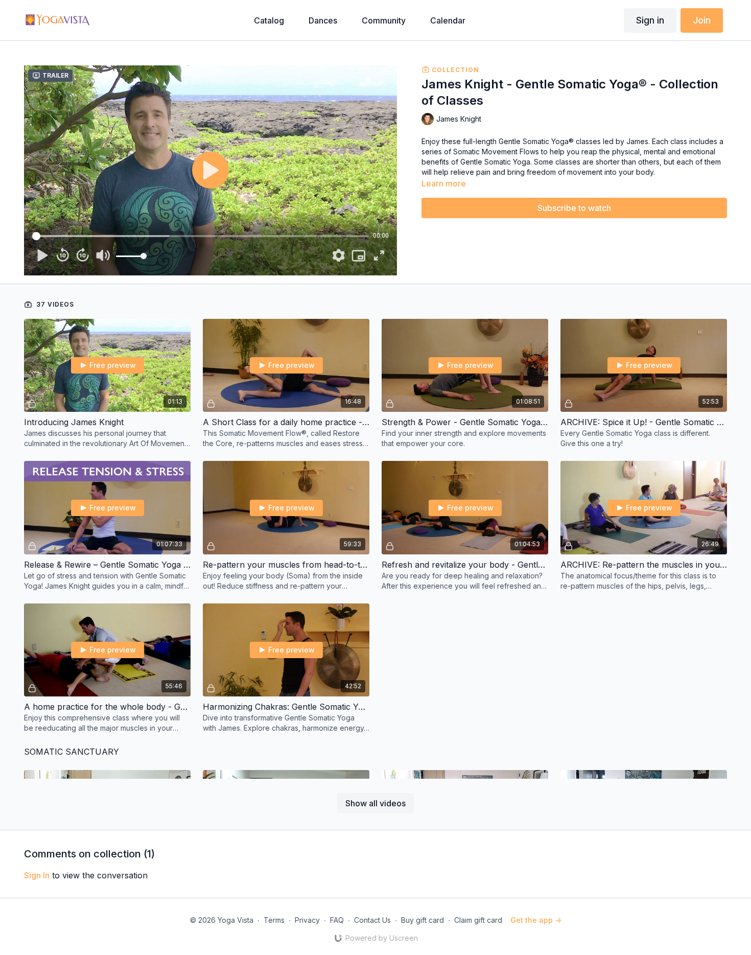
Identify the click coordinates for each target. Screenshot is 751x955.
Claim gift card (478, 920)
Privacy (307, 920)
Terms (274, 920)
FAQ (337, 920)
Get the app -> (535, 920)
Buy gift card (422, 920)
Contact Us (372, 920)
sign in (37, 875)
